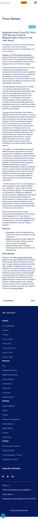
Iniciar (24, 3)
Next (32, 300)
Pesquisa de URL (8, 397)
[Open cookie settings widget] (3, 516)
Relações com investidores (11, 419)
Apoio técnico (7, 384)
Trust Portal (6, 393)
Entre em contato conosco (11, 446)
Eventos (5, 415)
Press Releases (9, 300)
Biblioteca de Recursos (10, 375)
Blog (3, 366)
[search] (30, 3)
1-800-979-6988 (8, 450)
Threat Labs (6, 388)
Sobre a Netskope (8, 406)
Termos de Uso (7, 494)
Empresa (5, 401)
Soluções (5, 335)
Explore (5, 321)
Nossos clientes (7, 428)
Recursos (6, 361)
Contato (5, 441)
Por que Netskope (8, 326)
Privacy (4, 485)
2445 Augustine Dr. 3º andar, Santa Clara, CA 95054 (12, 457)
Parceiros (5, 433)
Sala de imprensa (8, 424)
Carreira (4, 410)
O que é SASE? (7, 339)
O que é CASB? (7, 357)
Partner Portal (7, 437)
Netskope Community (9, 370)
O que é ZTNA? (7, 352)
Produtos (5, 330)
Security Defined (7, 379)
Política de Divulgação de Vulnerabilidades (16, 490)
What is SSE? (6, 344)
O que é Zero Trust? (8, 348)
